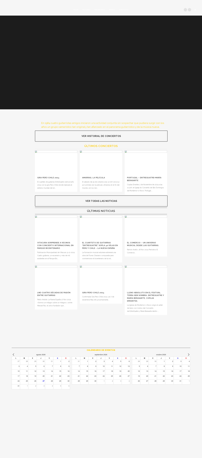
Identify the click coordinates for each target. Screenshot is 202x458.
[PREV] (14, 354)
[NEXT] (188, 354)
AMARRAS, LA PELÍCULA (93, 178)
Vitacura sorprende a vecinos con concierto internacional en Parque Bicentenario (55, 245)
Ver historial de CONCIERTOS (101, 136)
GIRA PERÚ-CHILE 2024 (48, 178)
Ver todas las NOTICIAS (101, 201)
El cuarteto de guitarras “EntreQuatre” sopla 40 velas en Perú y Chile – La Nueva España (100, 245)
